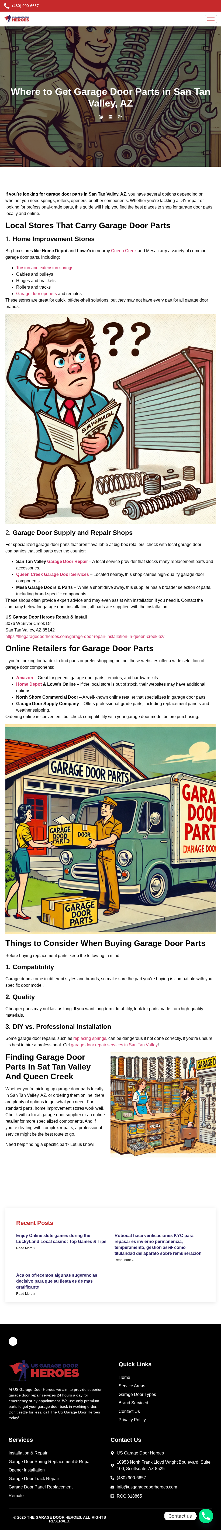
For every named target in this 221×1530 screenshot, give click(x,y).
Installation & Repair (28, 1453)
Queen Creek (124, 250)
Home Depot (29, 684)
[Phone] (206, 1516)
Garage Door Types (137, 1394)
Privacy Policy (132, 1420)
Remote (16, 1495)
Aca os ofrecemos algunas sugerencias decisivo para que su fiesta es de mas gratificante (56, 1281)
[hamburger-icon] (211, 19)
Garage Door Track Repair (34, 1478)
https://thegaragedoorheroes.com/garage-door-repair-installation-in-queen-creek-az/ (84, 636)
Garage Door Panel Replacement (40, 1487)
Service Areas (132, 1386)
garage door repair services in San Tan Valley (114, 1045)
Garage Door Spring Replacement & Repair (50, 1461)
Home (124, 1377)
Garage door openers (36, 293)
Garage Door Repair (67, 561)
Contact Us (129, 1411)
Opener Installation (27, 1470)
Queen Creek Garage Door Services (52, 574)
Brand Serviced (133, 1403)
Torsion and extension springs (44, 267)
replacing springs (89, 1038)
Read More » (25, 1248)
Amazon (24, 677)
